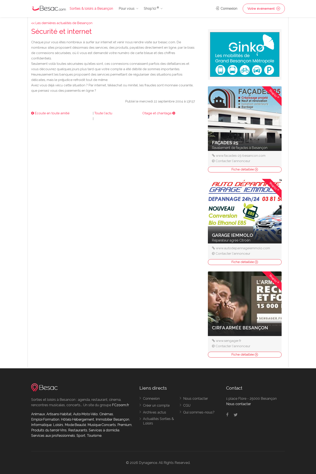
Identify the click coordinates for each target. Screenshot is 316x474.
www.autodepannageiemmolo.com (243, 248)
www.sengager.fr (228, 341)
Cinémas (106, 414)
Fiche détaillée (243, 169)
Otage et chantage (157, 113)
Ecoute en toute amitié (51, 113)
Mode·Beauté (75, 425)
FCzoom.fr (120, 405)
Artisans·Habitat (59, 414)
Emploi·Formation (45, 419)
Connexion (228, 8)
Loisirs (58, 425)
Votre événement (261, 9)
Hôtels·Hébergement (77, 419)
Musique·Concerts (101, 425)
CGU (186, 405)
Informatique (41, 425)
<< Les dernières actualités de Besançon (61, 23)
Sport (81, 436)
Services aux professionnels (53, 436)
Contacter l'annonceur (233, 161)
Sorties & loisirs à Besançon (91, 8)
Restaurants (77, 430)
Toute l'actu (103, 113)
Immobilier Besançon (112, 419)
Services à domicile (104, 430)
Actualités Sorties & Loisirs (158, 421)
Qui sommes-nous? (199, 412)
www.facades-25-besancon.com (240, 156)
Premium (124, 425)
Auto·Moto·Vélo (85, 414)
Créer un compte (156, 405)
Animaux (38, 414)
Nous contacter (195, 399)
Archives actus (154, 412)
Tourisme (94, 436)
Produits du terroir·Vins (49, 430)
